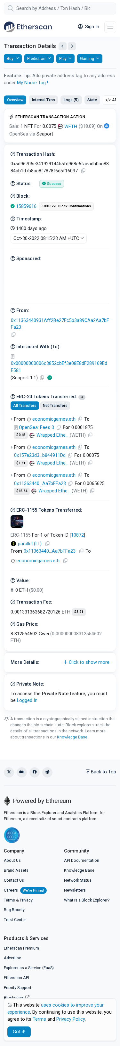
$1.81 (20, 463)
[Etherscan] (28, 27)
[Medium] (22, 772)
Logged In (27, 700)
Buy (10, 58)
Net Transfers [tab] (55, 405)
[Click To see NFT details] (17, 521)
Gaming (87, 58)
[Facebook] (34, 772)
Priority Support (17, 987)
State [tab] (92, 99)
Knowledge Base (72, 737)
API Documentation (81, 860)
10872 (77, 535)
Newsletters (75, 890)
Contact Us (14, 880)
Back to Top (103, 772)
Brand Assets (16, 870)
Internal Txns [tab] (43, 99)
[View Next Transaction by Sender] (72, 46)
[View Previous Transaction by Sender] (63, 46)
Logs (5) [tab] (71, 99)
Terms (9, 900)
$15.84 (21, 491)
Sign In (91, 26)
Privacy (26, 900)
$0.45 (20, 435)
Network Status (78, 880)
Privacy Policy (70, 1019)
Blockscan (14, 997)
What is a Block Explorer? (86, 900)
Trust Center (15, 919)
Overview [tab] (15, 99)
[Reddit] (47, 772)
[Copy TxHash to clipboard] (83, 171)
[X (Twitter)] (9, 772)
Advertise (12, 957)
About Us (12, 860)
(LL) (30, 544)
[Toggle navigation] (110, 27)
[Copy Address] (13, 334)
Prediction (36, 58)
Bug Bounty (14, 909)
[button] (60, 662)
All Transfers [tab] (24, 405)
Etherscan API (16, 977)
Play (63, 58)
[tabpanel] (60, 410)
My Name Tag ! (32, 83)
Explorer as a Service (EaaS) (29, 967)
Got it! (19, 1031)
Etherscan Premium (21, 948)
